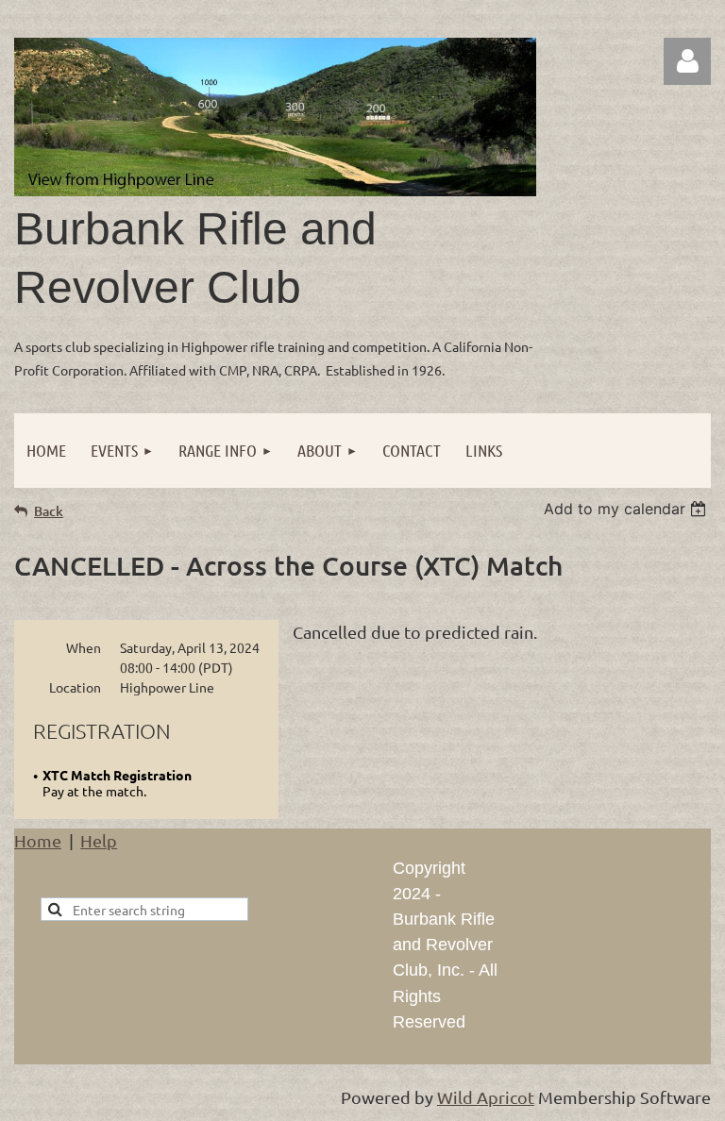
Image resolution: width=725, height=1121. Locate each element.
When (83, 647)
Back (48, 511)
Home (37, 840)
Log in (687, 61)
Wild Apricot (485, 1097)
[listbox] (627, 508)
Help (98, 840)
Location (75, 686)
